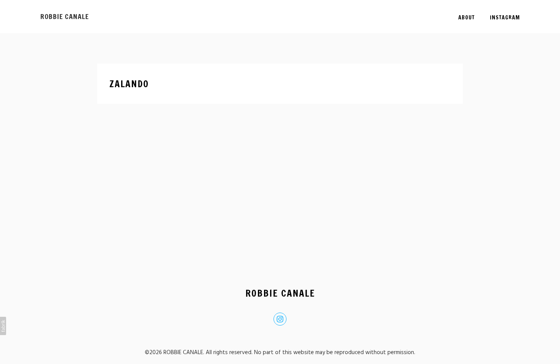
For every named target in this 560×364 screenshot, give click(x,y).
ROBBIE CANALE (280, 293)
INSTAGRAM (505, 17)
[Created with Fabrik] (3, 326)
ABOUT (466, 17)
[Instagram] (280, 319)
